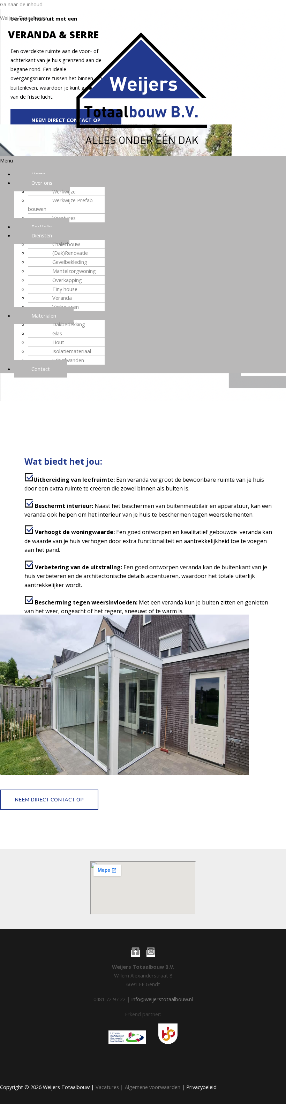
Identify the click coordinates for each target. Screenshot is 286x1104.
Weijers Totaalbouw (23, 17)
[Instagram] (150, 953)
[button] (143, 160)
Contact (40, 368)
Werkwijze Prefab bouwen (60, 204)
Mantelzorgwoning (74, 270)
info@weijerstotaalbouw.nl (162, 999)
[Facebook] (135, 953)
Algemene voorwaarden (152, 1086)
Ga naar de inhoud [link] (21, 4)
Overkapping (67, 279)
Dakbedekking (68, 324)
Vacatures (107, 1086)
